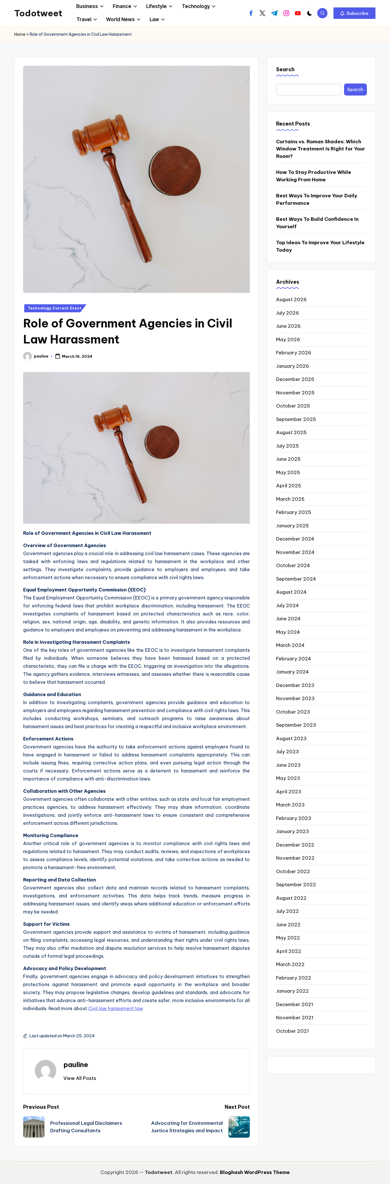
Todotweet (38, 13)
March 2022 (290, 964)
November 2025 (295, 392)
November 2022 (295, 858)
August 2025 (291, 432)
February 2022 (293, 977)
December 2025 (295, 379)
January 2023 (292, 831)
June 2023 (288, 765)
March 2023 (290, 805)
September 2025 (296, 419)
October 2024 (293, 565)
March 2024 (290, 645)
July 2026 (287, 312)
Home (19, 34)
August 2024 (291, 592)
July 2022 (287, 911)
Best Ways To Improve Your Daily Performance (316, 199)
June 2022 (288, 924)
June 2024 (288, 618)
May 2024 (288, 632)
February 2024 (293, 658)
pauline (75, 1064)
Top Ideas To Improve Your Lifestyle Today (320, 246)
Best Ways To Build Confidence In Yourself (317, 222)
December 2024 (295, 539)
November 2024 (295, 552)
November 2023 (295, 698)
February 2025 (293, 512)
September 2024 (296, 578)
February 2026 (293, 352)
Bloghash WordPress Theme (255, 1172)
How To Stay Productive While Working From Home (313, 175)
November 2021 (294, 1017)
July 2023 (287, 751)
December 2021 (294, 1004)
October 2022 (293, 871)
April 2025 (288, 485)
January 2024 (292, 672)
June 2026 (288, 326)
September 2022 (296, 884)
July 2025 (287, 445)
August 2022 (291, 898)
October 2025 (293, 406)
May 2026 (288, 339)
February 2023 (293, 818)
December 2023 (295, 685)
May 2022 (288, 938)
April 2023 (288, 791)
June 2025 (288, 459)
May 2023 (288, 778)
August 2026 (291, 299)
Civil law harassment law (115, 1008)
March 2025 (290, 499)
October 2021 (292, 1031)
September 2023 (296, 725)
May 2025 (288, 472)
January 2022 (292, 991)
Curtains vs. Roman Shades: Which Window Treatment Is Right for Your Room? (320, 148)
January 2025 (292, 525)
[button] (354, 13)
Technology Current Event (54, 308)
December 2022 (295, 844)
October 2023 (293, 711)
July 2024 (287, 605)
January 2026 (292, 366)
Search (285, 69)
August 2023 (291, 738)
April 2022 (288, 951)
